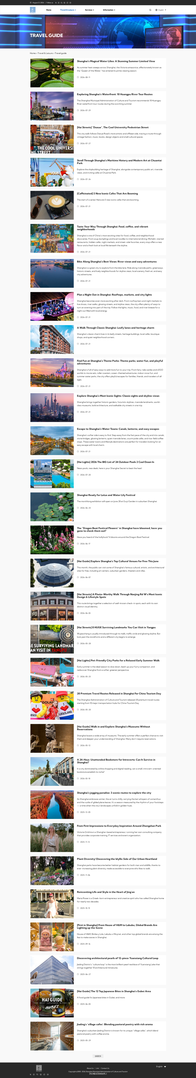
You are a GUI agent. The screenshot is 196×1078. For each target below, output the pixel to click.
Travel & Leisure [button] (67, 10)
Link (97, 1068)
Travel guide (60, 53)
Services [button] (89, 10)
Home (48, 10)
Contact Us (105, 1068)
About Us (90, 1068)
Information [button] (108, 10)
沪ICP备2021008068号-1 (98, 1074)
